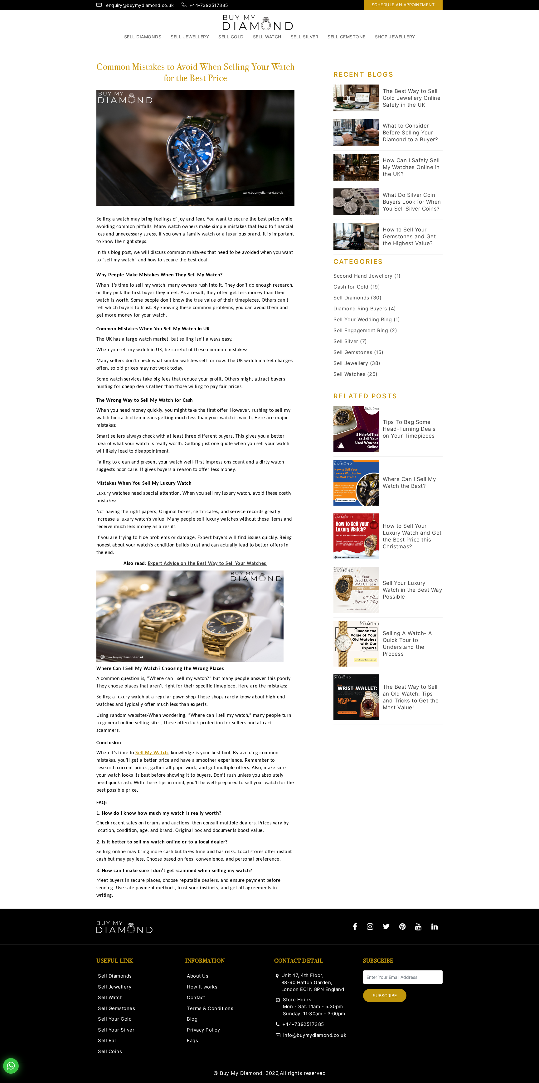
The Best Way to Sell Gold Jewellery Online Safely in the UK (412, 98)
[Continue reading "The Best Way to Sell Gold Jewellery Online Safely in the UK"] (356, 98)
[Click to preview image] (195, 147)
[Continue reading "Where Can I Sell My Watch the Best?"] (356, 483)
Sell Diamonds (143, 36)
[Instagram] (370, 926)
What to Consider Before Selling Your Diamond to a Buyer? (410, 133)
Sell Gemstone (347, 36)
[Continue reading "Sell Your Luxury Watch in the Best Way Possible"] (356, 590)
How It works (202, 987)
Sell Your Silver (116, 1030)
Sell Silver (304, 36)
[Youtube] (418, 926)
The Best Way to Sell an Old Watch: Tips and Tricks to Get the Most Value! (411, 697)
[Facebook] (355, 926)
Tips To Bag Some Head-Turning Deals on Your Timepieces (409, 429)
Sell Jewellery (190, 36)
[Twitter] (386, 926)
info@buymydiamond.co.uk (314, 1035)
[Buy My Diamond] (258, 22)
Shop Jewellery (395, 36)
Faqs (192, 1040)
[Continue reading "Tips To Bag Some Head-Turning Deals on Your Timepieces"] (356, 429)
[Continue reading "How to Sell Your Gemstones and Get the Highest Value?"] (356, 236)
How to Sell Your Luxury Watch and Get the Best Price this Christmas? (412, 536)
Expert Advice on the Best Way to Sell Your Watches (207, 563)
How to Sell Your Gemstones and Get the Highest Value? (409, 236)
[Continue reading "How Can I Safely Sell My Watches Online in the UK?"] (356, 167)
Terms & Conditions (210, 1008)
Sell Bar (107, 1040)
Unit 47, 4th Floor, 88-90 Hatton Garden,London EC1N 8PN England (312, 982)
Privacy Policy (203, 1030)
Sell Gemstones (116, 1008)
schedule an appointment (403, 4)
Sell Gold (231, 36)
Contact (196, 997)
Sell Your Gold (115, 1019)
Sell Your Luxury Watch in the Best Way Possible (412, 590)
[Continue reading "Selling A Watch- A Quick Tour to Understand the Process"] (356, 644)
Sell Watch (267, 36)
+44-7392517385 (303, 1024)
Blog (192, 1019)
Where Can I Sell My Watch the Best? (409, 482)
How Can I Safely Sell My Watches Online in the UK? (411, 167)
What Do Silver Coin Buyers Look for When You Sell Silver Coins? (412, 202)
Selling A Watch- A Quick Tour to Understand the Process (407, 643)
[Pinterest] (403, 926)
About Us (197, 976)
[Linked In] (435, 926)
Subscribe (385, 995)
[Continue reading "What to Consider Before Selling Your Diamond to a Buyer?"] (356, 132)
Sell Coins (110, 1051)
